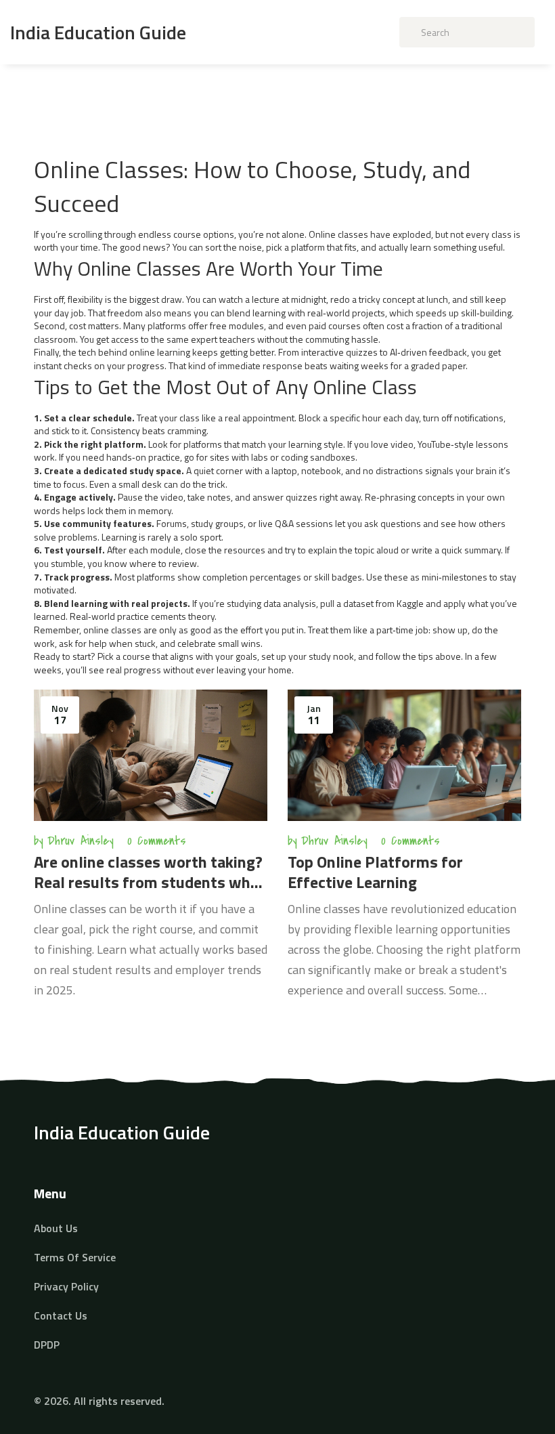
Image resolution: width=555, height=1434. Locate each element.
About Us (56, 1228)
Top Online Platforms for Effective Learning (375, 871)
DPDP (47, 1344)
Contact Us (60, 1315)
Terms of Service (75, 1257)
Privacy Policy (66, 1286)
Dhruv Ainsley (80, 841)
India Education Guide (98, 32)
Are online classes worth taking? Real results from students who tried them (148, 871)
